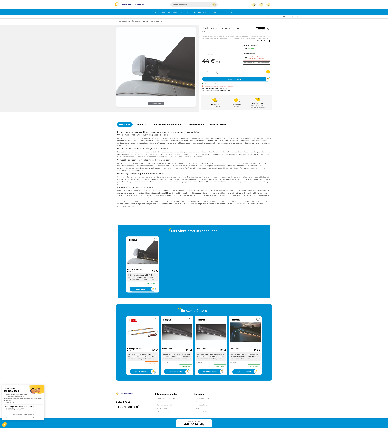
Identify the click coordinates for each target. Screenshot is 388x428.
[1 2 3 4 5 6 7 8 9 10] (243, 72)
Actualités (228, 12)
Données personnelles (165, 405)
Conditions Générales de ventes (168, 399)
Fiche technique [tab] (196, 124)
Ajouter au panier (235, 79)
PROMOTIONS (177, 12)
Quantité (205, 71)
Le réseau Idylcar (202, 405)
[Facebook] (118, 407)
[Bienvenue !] (129, 4)
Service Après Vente (203, 411)
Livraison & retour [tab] (218, 124)
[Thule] (260, 28)
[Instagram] (124, 407)
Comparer (210, 54)
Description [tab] (125, 124)
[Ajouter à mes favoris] (268, 28)
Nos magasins (215, 12)
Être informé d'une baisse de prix (256, 63)
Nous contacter (162, 408)
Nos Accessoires (162, 12)
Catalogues (191, 12)
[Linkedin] (136, 407)
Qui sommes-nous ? (203, 399)
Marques (202, 12)
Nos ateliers (200, 408)
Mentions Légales (163, 402)
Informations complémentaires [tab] (167, 124)
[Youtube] (130, 407)
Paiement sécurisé (163, 411)
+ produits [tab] (141, 124)
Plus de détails (262, 41)
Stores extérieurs (138, 21)
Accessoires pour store (154, 21)
